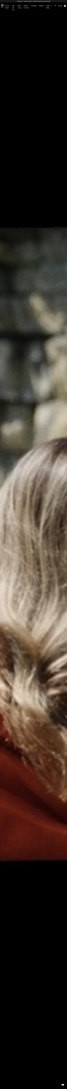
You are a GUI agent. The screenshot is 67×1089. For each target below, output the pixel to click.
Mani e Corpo (19, 6)
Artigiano (41, 6)
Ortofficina (34, 6)
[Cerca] (51, 6)
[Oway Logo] (2, 6)
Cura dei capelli (6, 6)
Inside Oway (47, 6)
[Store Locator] (55, 6)
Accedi (60, 6)
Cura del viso (13, 7)
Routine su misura (26, 6)
